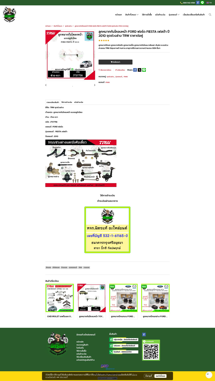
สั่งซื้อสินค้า (116, 62)
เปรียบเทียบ (121, 70)
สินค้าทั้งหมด (131, 14)
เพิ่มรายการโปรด (105, 70)
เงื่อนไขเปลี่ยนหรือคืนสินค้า (194, 14)
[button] (210, 14)
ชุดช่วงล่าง (110, 77)
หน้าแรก (118, 14)
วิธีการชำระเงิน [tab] (66, 102)
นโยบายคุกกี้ (64, 377)
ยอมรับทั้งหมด (160, 376)
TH (210, 2)
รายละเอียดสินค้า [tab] (53, 102)
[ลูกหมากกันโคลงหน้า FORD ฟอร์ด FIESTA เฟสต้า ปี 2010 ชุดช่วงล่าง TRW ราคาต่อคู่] (70, 55)
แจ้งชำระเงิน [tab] (78, 102)
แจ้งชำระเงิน (160, 14)
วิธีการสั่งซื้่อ (147, 14)
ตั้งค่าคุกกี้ (148, 376)
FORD (126, 77)
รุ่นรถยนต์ (173, 14)
